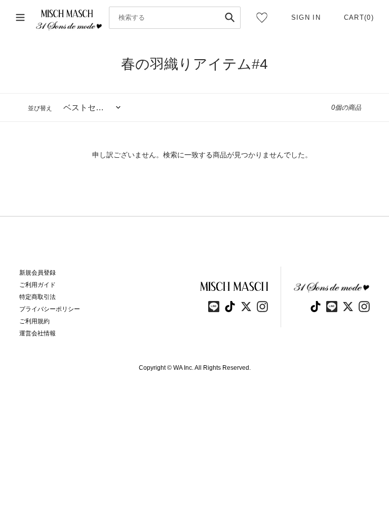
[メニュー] (20, 18)
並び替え (40, 108)
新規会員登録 (37, 272)
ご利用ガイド (37, 284)
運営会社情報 (37, 333)
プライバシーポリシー (49, 309)
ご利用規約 (34, 321)
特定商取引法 (37, 296)
